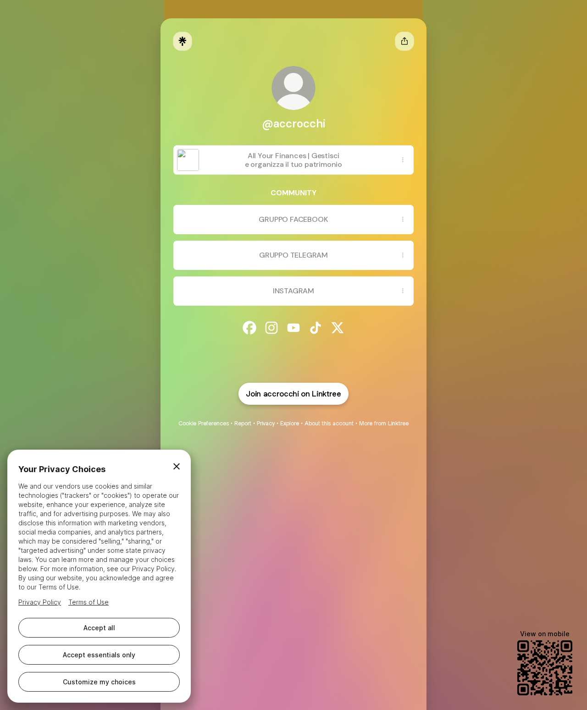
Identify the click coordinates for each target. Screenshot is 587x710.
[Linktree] (182, 41)
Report (242, 423)
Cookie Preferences (203, 423)
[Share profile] (404, 41)
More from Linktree (384, 423)
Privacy (266, 423)
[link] (249, 328)
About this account (329, 423)
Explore (289, 423)
